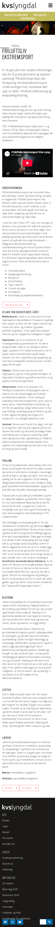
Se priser (26, 788)
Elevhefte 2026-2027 (16, 14)
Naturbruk (7, 863)
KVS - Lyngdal (20, 5)
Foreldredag (28, 18)
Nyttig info (40, 14)
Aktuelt (5, 832)
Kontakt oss (8, 843)
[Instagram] (13, 922)
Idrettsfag (7, 869)
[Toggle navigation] (49, 5)
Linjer (5, 826)
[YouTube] (20, 922)
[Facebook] (5, 922)
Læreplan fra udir (14, 304)
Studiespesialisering (12, 857)
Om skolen (7, 838)
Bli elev (8, 788)
